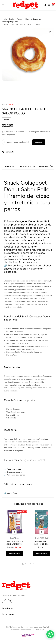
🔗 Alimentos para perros (14, 475)
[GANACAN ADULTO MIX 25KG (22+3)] (14, 522)
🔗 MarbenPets (13, 265)
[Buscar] (45, 5)
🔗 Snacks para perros (13, 472)
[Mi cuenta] (49, 5)
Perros (19, 19)
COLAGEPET (13, 104)
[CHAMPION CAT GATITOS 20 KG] (41, 522)
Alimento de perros (33, 19)
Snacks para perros (10, 22)
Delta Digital (40, 630)
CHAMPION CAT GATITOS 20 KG (41, 542)
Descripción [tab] (9, 166)
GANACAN (14, 538)
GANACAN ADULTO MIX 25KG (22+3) (14, 542)
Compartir (10, 152)
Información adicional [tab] (26, 166)
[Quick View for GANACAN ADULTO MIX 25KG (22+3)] (14, 532)
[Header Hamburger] (3, 5)
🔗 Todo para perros (12, 469)
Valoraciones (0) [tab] (46, 166)
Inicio (4, 19)
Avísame (38, 142)
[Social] (4, 601)
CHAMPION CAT (42, 538)
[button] (14, 553)
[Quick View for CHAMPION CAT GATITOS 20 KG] (41, 532)
